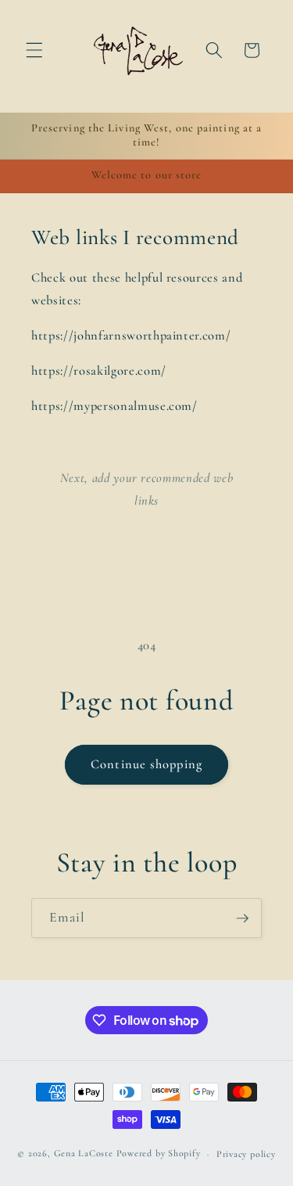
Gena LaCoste (83, 1153)
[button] (34, 50)
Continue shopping (146, 764)
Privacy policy (246, 1153)
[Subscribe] (242, 918)
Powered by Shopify (158, 1153)
